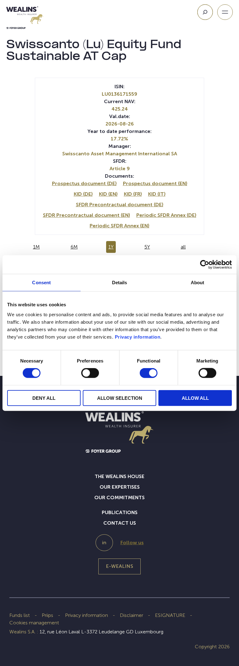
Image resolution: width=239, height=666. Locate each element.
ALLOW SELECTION (119, 397)
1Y (111, 247)
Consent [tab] (41, 282)
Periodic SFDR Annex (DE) (166, 215)
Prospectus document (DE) (84, 183)
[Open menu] (225, 12)
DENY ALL (43, 397)
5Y (147, 247)
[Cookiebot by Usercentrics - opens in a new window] (204, 264)
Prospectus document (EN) (155, 183)
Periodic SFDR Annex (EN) (119, 226)
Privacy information (138, 336)
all (183, 247)
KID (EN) (108, 194)
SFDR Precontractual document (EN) (86, 215)
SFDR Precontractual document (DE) (119, 205)
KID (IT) (157, 194)
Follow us (132, 542)
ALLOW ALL (195, 397)
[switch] (90, 374)
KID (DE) (83, 194)
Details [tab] (119, 282)
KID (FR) (133, 194)
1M (36, 247)
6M (74, 247)
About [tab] (197, 282)
